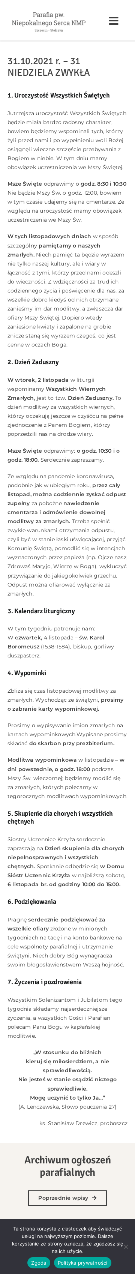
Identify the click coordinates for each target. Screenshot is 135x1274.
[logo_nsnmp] (48, 12)
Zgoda (38, 1263)
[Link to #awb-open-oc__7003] (113, 21)
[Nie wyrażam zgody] (125, 1246)
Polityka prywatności (83, 1263)
